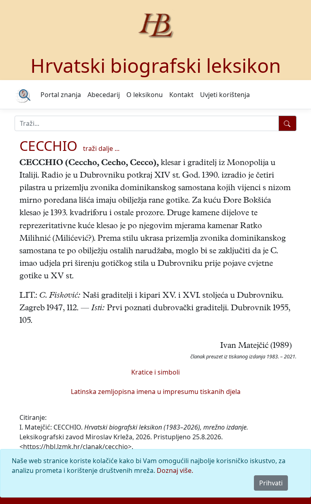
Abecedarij (103, 94)
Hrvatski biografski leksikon (155, 65)
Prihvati (271, 483)
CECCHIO (48, 145)
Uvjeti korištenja (225, 94)
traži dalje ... (101, 148)
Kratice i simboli (155, 372)
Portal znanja (60, 94)
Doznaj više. (175, 470)
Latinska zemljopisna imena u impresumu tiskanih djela (156, 391)
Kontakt (181, 94)
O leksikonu (144, 94)
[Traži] (287, 123)
